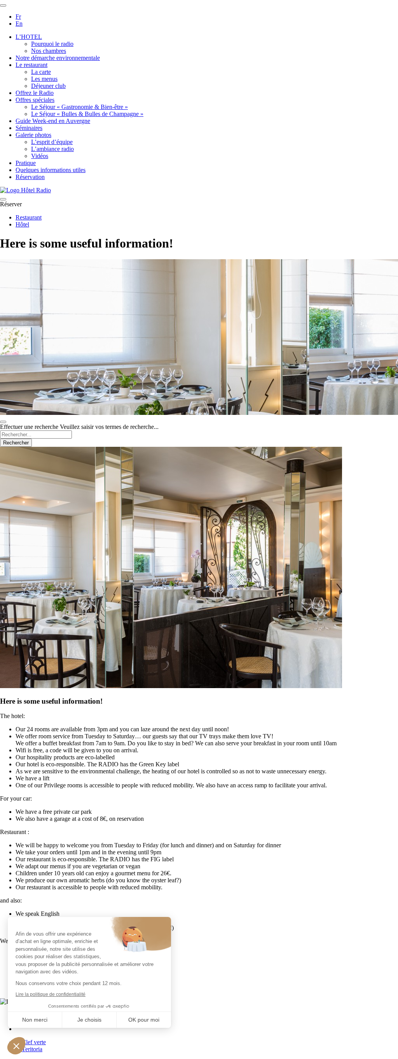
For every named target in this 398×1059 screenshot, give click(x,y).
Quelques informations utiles (51, 170)
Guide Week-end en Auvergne (53, 121)
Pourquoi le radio (52, 43)
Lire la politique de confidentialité (51, 994)
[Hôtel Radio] (25, 190)
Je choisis (89, 1020)
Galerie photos (33, 135)
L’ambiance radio (52, 149)
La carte (41, 71)
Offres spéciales (35, 100)
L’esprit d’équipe (52, 142)
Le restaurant (31, 64)
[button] (16, 1045)
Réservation (30, 177)
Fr (18, 16)
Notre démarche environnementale (58, 57)
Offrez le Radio (35, 93)
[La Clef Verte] (31, 1042)
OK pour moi (143, 1020)
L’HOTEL (29, 36)
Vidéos (39, 156)
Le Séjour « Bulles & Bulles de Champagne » (87, 114)
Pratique (26, 163)
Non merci (34, 1020)
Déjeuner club (48, 86)
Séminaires (29, 128)
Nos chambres (48, 50)
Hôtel (22, 224)
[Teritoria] (29, 1049)
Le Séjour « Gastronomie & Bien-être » (79, 107)
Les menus (44, 79)
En (19, 23)
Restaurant (29, 217)
